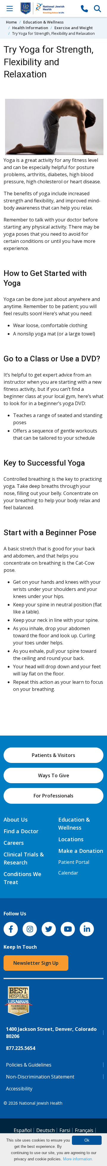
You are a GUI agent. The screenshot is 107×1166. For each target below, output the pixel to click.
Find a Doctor (21, 831)
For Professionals (53, 795)
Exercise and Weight (73, 27)
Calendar (68, 873)
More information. (78, 1159)
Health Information (30, 27)
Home (11, 22)
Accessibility (19, 1088)
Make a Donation (80, 850)
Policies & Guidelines (28, 1065)
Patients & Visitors (53, 755)
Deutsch (45, 1130)
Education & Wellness (43, 22)
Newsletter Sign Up (36, 963)
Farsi (64, 1130)
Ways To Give (53, 775)
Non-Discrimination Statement (40, 1076)
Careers (14, 842)
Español (23, 1130)
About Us (16, 819)
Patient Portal (73, 862)
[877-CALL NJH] (84, 8)
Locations (71, 839)
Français (84, 1130)
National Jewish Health (40, 1103)
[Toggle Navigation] (9, 8)
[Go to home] (47, 8)
